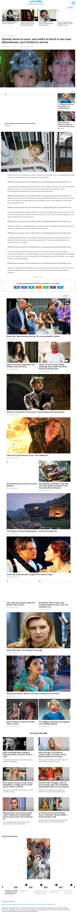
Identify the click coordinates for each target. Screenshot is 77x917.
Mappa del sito (51, 904)
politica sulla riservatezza (9, 904)
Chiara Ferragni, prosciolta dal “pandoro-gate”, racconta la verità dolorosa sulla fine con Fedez (52, 755)
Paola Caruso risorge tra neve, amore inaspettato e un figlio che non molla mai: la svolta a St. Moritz (18, 785)
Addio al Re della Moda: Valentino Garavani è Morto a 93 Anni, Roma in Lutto (17, 755)
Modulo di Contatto (34, 904)
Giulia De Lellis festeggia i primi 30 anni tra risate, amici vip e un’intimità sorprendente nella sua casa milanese (53, 785)
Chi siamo (43, 904)
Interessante (29, 46)
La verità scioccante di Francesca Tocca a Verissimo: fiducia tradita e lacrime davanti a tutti (52, 815)
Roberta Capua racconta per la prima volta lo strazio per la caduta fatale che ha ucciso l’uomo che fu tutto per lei (18, 816)
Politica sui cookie (22, 904)
